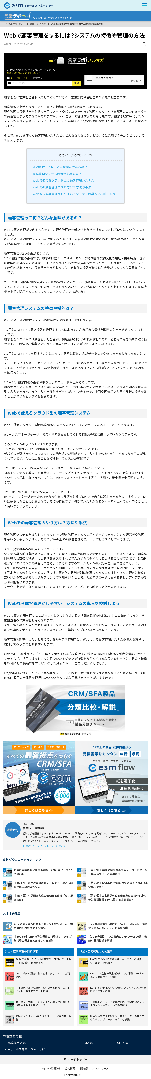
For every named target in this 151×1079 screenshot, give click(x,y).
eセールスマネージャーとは (26, 1049)
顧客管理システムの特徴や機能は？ (57, 174)
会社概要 (70, 1068)
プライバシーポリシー (21, 78)
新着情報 (83, 1068)
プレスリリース (100, 1068)
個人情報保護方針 (51, 1068)
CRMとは (87, 1043)
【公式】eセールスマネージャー (61, 5)
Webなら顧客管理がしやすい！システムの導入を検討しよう (74, 194)
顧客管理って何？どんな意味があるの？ (60, 167)
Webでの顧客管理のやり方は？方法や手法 (62, 187)
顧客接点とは (17, 1043)
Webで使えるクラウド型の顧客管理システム (63, 180)
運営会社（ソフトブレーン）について (45, 845)
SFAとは (122, 1043)
